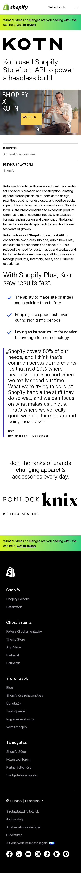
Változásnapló (16, 727)
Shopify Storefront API (46, 235)
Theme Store (15, 639)
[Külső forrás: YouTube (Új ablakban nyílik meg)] (28, 854)
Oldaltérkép (14, 835)
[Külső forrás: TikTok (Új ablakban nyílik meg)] (47, 854)
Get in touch (56, 7)
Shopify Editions (17, 599)
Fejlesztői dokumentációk (24, 631)
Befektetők (14, 607)
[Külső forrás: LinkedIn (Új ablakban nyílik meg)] (56, 854)
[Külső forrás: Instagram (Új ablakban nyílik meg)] (38, 854)
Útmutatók (13, 703)
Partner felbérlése (18, 767)
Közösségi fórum (18, 759)
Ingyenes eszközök (20, 719)
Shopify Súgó (16, 752)
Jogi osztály (15, 819)
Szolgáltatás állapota (21, 775)
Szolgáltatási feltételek (22, 811)
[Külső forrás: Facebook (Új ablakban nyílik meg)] (9, 854)
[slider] (40, 132)
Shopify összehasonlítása (24, 695)
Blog (9, 688)
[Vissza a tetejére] (10, 572)
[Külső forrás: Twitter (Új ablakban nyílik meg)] (19, 854)
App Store (13, 647)
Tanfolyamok (15, 711)
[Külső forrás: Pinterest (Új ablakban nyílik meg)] (66, 854)
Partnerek (13, 655)
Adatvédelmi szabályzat (23, 827)
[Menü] (76, 7)
